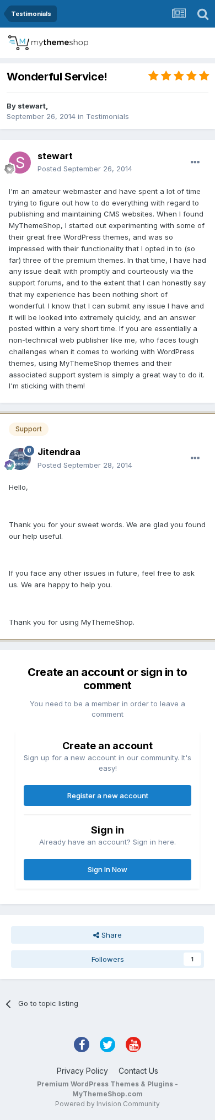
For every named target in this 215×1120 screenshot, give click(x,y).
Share (110, 934)
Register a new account (107, 795)
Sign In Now (107, 869)
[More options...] (195, 162)
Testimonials (107, 116)
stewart (32, 105)
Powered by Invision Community (107, 1104)
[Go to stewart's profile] (20, 163)
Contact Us (138, 1070)
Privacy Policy (82, 1070)
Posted (84, 168)
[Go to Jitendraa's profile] (20, 459)
